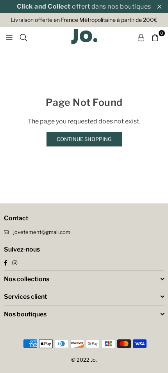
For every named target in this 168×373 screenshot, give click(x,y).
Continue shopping (84, 139)
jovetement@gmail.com (41, 232)
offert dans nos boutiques (84, 6)
